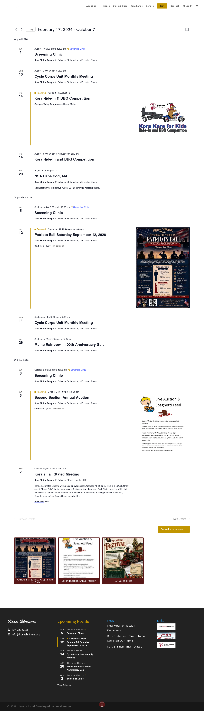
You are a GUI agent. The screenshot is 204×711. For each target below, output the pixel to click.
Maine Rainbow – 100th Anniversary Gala (69, 344)
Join (162, 5)
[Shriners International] (166, 629)
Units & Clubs (120, 6)
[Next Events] (22, 29)
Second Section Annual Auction (61, 397)
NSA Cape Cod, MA (50, 175)
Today (30, 29)
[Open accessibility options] (102, 704)
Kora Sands (137, 6)
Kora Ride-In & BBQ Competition (62, 98)
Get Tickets (39, 245)
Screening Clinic (48, 54)
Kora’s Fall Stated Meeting (56, 474)
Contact (174, 6)
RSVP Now (39, 501)
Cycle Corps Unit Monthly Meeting (63, 76)
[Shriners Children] (166, 647)
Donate (150, 6)
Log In (188, 6)
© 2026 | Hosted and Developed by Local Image (39, 706)
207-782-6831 (19, 630)
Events (106, 6)
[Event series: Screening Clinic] (85, 629)
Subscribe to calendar (172, 529)
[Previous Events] (16, 29)
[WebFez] (166, 638)
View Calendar (64, 685)
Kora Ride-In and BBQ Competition (64, 159)
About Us (91, 6)
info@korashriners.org (25, 634)
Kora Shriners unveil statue (124, 646)
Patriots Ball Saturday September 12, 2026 (70, 234)
